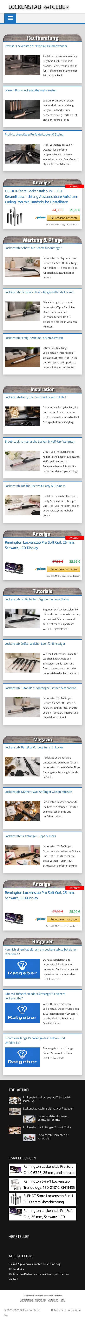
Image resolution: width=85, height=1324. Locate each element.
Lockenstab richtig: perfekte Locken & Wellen (34, 337)
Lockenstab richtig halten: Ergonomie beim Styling (37, 599)
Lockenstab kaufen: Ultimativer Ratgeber (48, 1108)
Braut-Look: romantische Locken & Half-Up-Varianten (40, 441)
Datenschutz (58, 1310)
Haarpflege (40, 1299)
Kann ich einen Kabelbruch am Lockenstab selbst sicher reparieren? (41, 951)
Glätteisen (53, 1299)
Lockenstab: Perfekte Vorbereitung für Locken (34, 747)
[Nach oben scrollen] (78, 1317)
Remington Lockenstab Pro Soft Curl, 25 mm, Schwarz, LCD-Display (40, 545)
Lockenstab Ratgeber (38, 6)
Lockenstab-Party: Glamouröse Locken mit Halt (35, 397)
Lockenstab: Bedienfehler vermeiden (53, 1136)
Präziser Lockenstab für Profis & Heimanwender (36, 46)
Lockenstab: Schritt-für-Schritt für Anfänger (33, 247)
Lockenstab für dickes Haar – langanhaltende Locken (39, 292)
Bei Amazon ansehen (64, 217)
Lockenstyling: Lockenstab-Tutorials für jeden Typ (47, 1099)
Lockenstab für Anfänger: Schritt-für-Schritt (53, 1118)
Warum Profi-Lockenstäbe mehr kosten (31, 90)
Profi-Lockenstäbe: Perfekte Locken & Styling (34, 134)
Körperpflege (26, 1299)
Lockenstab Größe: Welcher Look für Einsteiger (35, 643)
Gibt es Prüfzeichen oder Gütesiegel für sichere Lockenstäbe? (35, 996)
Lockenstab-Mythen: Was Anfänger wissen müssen (38, 791)
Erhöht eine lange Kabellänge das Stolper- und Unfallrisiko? (35, 1040)
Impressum (74, 1310)
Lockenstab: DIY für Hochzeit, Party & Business (35, 485)
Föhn (62, 1299)
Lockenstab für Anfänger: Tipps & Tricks (30, 836)
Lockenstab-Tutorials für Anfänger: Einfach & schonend (40, 688)
